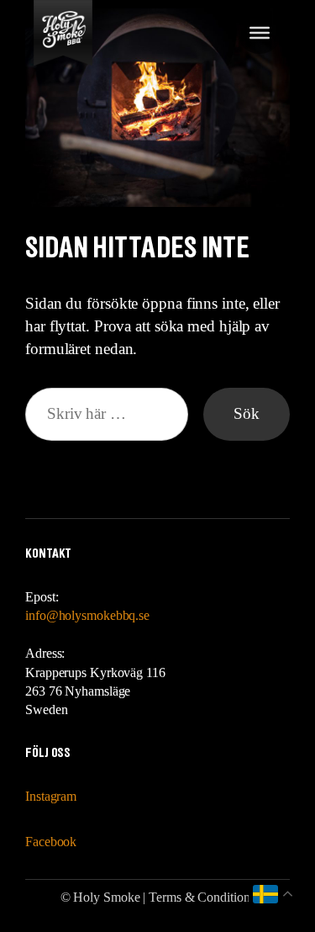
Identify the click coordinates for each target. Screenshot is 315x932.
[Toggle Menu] (259, 33)
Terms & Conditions (202, 897)
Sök (247, 413)
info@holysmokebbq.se (87, 615)
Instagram (50, 796)
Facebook (50, 841)
